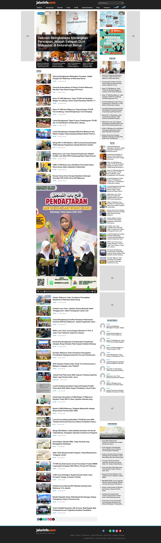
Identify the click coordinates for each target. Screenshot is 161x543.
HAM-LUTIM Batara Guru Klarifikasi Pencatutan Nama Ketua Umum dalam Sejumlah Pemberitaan (73, 166)
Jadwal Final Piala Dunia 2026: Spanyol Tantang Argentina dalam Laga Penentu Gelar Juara (75, 376)
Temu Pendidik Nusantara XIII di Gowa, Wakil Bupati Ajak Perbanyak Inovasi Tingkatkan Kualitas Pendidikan (74, 509)
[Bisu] (92, 291)
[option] (66, 31)
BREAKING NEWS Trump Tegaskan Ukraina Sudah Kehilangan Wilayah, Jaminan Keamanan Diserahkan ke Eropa (112, 483)
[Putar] (38, 291)
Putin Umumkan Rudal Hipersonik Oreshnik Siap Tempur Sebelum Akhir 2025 (112, 469)
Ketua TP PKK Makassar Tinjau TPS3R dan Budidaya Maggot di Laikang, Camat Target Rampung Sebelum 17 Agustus (74, 67)
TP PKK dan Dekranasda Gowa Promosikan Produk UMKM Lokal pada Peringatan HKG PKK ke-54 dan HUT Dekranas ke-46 (75, 466)
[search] (122, 3)
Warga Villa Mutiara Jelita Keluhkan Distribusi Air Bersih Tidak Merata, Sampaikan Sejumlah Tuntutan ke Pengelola (75, 432)
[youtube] (51, 519)
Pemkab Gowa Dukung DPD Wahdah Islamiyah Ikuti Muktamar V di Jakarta (72, 487)
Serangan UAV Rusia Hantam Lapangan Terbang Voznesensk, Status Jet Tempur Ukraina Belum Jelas (112, 463)
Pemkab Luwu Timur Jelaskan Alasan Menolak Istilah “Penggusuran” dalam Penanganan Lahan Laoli (73, 310)
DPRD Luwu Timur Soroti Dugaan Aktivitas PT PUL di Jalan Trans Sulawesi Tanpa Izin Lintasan (73, 332)
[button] (66, 239)
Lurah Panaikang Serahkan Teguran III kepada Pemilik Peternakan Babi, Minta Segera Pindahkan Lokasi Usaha (74, 387)
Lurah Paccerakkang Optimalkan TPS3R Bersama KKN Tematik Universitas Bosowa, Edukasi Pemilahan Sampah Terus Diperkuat (75, 422)
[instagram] (48, 519)
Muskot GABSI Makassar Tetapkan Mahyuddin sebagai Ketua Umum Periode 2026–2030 (74, 410)
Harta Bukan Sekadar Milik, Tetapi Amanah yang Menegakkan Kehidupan (71, 443)
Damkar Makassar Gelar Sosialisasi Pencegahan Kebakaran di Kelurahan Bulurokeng (71, 298)
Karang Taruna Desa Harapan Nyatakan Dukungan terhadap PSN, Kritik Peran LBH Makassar (72, 177)
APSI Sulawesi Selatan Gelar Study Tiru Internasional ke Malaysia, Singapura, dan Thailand (74, 365)
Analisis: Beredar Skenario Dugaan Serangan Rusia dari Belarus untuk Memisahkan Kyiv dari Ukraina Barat (112, 455)
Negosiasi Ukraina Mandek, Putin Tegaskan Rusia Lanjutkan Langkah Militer (112, 475)
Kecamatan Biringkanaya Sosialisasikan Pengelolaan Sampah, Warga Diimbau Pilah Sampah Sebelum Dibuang (74, 343)
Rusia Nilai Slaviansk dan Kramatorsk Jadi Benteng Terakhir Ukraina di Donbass (112, 442)
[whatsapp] (43, 519)
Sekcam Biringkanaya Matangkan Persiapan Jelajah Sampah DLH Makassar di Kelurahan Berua (43, 66)
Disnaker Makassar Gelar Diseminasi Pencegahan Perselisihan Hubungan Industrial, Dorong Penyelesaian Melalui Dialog (74, 355)
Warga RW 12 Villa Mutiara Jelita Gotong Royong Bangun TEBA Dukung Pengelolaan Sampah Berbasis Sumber (74, 144)
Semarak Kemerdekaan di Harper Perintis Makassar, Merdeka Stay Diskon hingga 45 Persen (62, 41)
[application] (66, 239)
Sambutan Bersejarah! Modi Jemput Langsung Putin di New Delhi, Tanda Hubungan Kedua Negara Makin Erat (111, 496)
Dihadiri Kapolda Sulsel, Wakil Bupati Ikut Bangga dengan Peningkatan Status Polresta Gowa (74, 498)
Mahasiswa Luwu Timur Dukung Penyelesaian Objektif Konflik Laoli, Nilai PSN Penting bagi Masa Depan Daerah (74, 155)
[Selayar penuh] (95, 291)
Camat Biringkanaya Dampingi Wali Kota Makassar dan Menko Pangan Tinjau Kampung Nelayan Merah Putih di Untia (74, 134)
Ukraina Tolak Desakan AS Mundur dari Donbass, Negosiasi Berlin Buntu (112, 489)
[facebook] (38, 519)
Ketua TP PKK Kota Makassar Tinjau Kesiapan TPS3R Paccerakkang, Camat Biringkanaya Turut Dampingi (89, 67)
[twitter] (41, 519)
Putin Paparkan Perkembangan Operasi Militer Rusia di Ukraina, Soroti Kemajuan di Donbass (111, 449)
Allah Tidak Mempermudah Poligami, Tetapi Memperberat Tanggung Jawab (75, 454)
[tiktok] (53, 519)
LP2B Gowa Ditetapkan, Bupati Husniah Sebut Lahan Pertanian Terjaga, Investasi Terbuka (72, 476)
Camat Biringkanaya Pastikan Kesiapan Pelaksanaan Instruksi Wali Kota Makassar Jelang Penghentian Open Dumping (74, 322)
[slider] (65, 291)
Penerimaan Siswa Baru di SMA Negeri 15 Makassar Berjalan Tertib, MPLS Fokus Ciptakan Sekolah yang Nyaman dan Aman (73, 399)
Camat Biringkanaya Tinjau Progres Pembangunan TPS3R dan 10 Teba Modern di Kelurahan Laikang (75, 122)
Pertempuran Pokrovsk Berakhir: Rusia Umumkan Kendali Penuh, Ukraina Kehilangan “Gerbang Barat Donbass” (112, 503)
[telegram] (46, 519)
